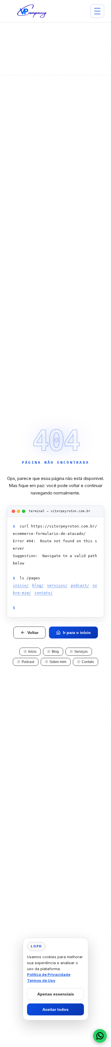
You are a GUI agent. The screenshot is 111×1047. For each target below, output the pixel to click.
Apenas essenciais (55, 994)
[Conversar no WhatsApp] (100, 1036)
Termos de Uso (41, 980)
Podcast (28, 662)
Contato (88, 662)
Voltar (32, 632)
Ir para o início (77, 632)
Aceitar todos (55, 1009)
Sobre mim (58, 662)
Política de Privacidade (48, 974)
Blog (55, 652)
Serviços (81, 652)
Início (32, 652)
